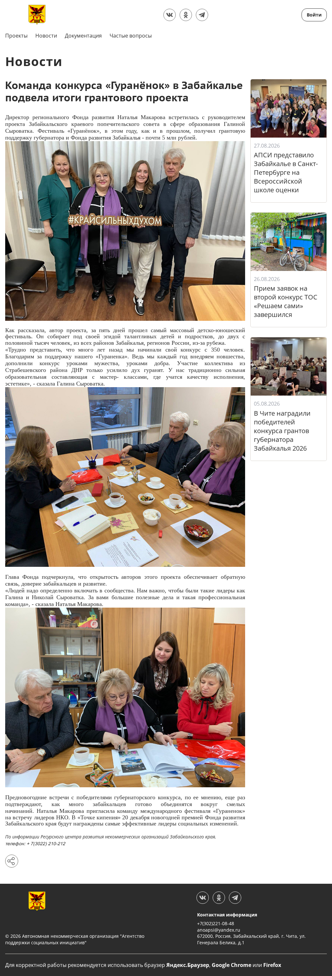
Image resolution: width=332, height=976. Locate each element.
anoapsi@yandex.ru (218, 930)
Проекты (16, 35)
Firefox (272, 965)
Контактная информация (227, 915)
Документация (83, 35)
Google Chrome (231, 965)
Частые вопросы (131, 35)
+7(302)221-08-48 (215, 923)
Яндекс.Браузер (187, 965)
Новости (46, 35)
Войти (314, 15)
